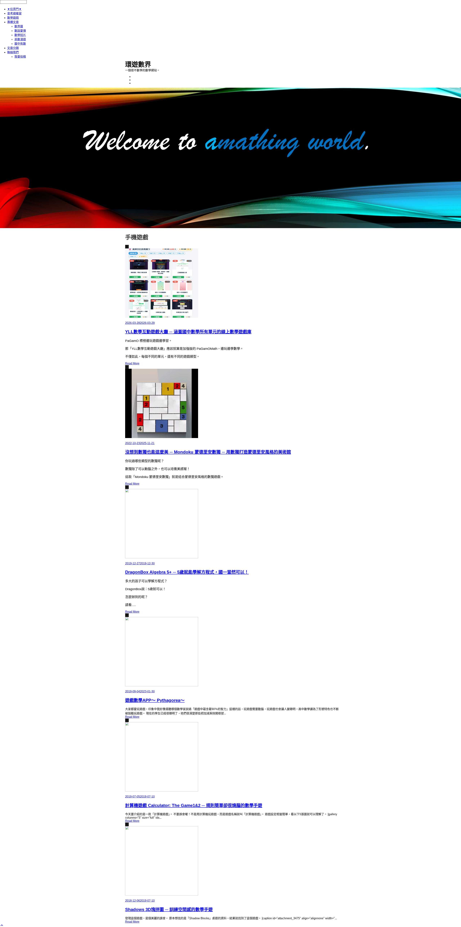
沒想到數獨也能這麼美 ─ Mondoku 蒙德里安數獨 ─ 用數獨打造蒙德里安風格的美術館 (208, 452)
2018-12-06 (132, 900)
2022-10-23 (132, 443)
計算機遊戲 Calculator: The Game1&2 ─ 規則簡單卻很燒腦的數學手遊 (193, 805)
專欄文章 (13, 22)
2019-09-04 (132, 691)
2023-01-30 (147, 691)
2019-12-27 (132, 563)
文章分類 (13, 48)
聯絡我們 (13, 52)
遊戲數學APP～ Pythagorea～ (155, 700)
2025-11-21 (147, 443)
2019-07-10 (147, 796)
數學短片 (20, 35)
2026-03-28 (132, 322)
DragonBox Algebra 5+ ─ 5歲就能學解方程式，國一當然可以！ (187, 572)
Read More (132, 363)
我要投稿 (20, 56)
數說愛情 (20, 30)
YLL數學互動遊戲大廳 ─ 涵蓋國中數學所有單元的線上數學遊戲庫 (188, 331)
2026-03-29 (147, 322)
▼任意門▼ (14, 9)
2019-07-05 (132, 796)
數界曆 (18, 26)
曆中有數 (20, 43)
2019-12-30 (147, 563)
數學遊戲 (13, 17)
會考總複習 (14, 13)
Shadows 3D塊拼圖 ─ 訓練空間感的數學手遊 (169, 909)
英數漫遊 (20, 39)
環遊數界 (138, 64)
